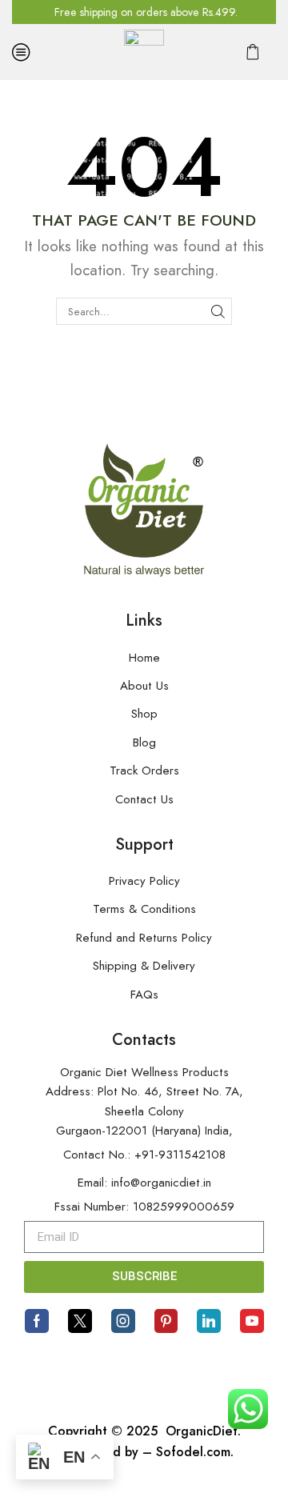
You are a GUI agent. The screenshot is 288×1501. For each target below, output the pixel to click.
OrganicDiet (200, 1431)
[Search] (218, 311)
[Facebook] (37, 1321)
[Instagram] (123, 1321)
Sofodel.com (193, 1452)
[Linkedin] (209, 1321)
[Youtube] (252, 1321)
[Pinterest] (166, 1321)
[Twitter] (80, 1321)
